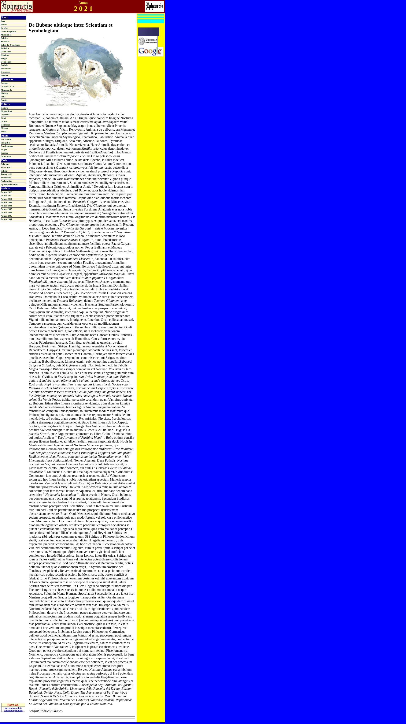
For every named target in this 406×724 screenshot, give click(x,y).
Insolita (4, 75)
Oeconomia (6, 52)
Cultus (4, 121)
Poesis (3, 131)
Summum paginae (13, 710)
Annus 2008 (6, 206)
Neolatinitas (6, 181)
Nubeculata (6, 156)
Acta (3, 21)
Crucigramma (7, 146)
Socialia (4, 65)
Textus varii (6, 174)
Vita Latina (6, 167)
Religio (4, 58)
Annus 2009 (6, 202)
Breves (4, 24)
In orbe (4, 28)
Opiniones (5, 72)
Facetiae (4, 153)
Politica (4, 38)
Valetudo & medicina (10, 45)
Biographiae (6, 111)
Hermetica (5, 125)
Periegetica (5, 143)
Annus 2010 (6, 199)
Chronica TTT (7, 86)
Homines (5, 55)
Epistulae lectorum (9, 184)
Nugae (4, 149)
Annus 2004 (6, 219)
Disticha (4, 93)
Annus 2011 (6, 195)
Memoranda (6, 90)
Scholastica (6, 177)
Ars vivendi (6, 139)
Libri (3, 118)
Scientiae (5, 41)
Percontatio (6, 68)
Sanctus (4, 100)
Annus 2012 (6, 192)
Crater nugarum (8, 31)
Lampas (4, 83)
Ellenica (4, 128)
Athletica (5, 48)
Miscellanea (6, 35)
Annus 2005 (6, 216)
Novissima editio (13, 708)
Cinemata (5, 114)
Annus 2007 (6, 209)
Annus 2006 (6, 212)
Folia (3, 97)
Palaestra (5, 164)
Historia (4, 108)
